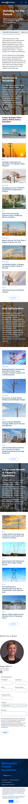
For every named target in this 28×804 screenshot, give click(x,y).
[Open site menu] (25, 2)
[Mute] (19, 137)
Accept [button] (11, 801)
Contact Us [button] (6, 775)
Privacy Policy (10, 794)
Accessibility (5, 780)
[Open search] (22, 2)
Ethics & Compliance (7, 782)
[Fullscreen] (24, 137)
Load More (13, 297)
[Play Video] (3, 137)
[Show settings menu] (22, 137)
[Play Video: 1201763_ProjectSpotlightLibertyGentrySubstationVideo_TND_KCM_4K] (14, 130)
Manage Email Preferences (8, 784)
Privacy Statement (14, 780)
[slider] (12, 137)
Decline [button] (16, 801)
